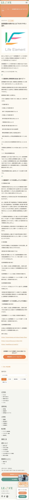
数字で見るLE (5, 396)
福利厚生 (4, 435)
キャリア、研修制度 (6, 431)
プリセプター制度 (6, 433)
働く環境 (3, 428)
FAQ (4, 463)
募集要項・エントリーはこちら (14, 356)
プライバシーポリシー (5, 493)
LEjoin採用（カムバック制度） (8, 453)
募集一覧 (4, 461)
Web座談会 (5, 449)
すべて (4, 379)
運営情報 (16, 379)
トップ (2, 9)
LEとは (4, 394)
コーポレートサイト (5, 491)
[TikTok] (4, 497)
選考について (4, 443)
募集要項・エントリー (6, 459)
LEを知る (3, 392)
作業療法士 (5, 423)
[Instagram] (2, 497)
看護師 (4, 419)
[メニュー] (26, 2)
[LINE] (7, 497)
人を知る (3, 416)
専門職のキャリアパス (7, 412)
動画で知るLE (5, 398)
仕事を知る (4, 406)
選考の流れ (5, 445)
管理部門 (4, 410)
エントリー (23, 492)
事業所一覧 (4, 439)
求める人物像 (5, 447)
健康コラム (5, 382)
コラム (8, 9)
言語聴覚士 (5, 425)
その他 (9, 379)
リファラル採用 (6, 451)
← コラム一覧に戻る (5, 366)
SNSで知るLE (6, 400)
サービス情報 (23, 379)
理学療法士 (5, 421)
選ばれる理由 (5, 455)
